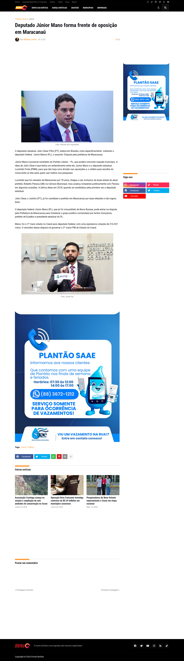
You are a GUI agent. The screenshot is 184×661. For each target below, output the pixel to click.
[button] (158, 7)
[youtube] (168, 2)
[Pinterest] (59, 456)
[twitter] (160, 2)
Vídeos (52, 2)
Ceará (60, 2)
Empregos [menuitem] (102, 8)
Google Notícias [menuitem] (59, 8)
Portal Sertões (37, 657)
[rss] (164, 2)
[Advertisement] (64, 68)
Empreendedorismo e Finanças (35, 2)
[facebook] (156, 2)
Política (30, 447)
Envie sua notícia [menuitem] (40, 8)
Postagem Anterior (24, 590)
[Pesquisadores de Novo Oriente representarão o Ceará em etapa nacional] (103, 485)
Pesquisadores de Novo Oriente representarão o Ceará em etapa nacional (102, 500)
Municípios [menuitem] (88, 8)
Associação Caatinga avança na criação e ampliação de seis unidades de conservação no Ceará (31, 500)
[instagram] (148, 2)
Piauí (67, 2)
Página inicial (21, 19)
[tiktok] (152, 2)
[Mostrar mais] (70, 456)
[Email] (65, 456)
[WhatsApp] (53, 456)
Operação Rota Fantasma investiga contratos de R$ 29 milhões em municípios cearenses (67, 500)
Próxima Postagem (109, 590)
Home (17, 2)
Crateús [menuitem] (75, 8)
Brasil (74, 2)
